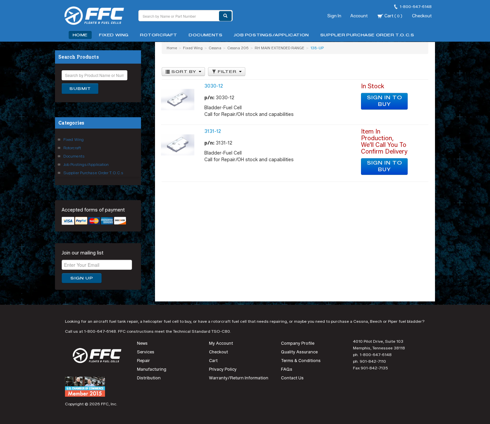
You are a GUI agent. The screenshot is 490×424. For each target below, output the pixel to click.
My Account (221, 343)
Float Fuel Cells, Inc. (98, 16)
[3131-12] (177, 145)
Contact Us (292, 377)
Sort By (184, 71)
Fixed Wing (114, 35)
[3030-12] (177, 99)
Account (359, 15)
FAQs (286, 369)
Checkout (422, 15)
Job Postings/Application (271, 35)
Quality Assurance (299, 351)
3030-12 (213, 86)
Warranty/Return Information (238, 377)
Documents (205, 35)
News (142, 343)
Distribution (149, 377)
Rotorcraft (158, 35)
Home (80, 35)
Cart (392, 15)
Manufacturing (151, 369)
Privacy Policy (223, 369)
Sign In (334, 15)
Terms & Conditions (301, 360)
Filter (227, 71)
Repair (143, 360)
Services (145, 351)
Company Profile (297, 343)
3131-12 (212, 131)
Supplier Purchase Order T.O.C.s (367, 35)
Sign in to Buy (384, 101)
